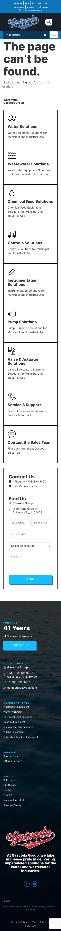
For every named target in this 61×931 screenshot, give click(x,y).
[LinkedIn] (34, 883)
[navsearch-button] (48, 22)
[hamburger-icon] (54, 34)
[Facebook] (26, 883)
